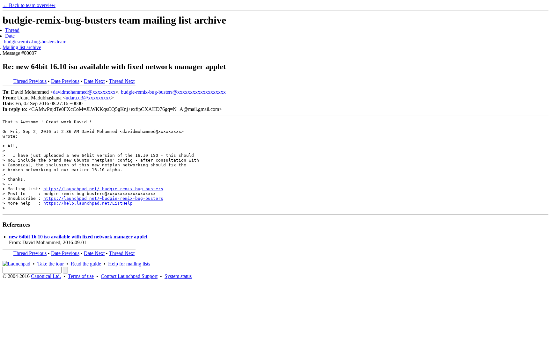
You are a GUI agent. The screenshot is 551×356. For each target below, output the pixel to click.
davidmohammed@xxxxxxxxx (84, 92)
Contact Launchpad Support (129, 276)
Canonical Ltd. (46, 276)
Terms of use (81, 276)
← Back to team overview (29, 5)
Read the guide (86, 263)
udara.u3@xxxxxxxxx (88, 97)
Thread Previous (30, 81)
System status (178, 276)
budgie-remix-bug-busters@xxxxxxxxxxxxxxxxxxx (173, 92)
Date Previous (65, 81)
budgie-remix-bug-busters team (35, 41)
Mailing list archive (22, 47)
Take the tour (50, 263)
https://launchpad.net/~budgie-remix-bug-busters (103, 188)
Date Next (94, 81)
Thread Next (122, 81)
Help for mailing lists (129, 263)
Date (10, 36)
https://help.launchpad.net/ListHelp (88, 203)
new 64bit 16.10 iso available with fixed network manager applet (78, 236)
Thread (12, 30)
